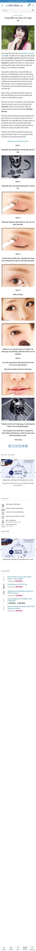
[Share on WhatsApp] (9, 446)
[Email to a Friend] (19, 446)
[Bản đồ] (33, 5)
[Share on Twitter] (16, 446)
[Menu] (2, 5)
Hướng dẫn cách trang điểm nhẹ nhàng (18, 141)
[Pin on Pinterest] (22, 446)
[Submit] (32, 10)
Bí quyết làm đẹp (18, 15)
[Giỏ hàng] (28, 5)
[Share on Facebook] (12, 446)
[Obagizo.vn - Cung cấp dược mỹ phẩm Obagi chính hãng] (15, 5)
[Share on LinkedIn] (26, 446)
